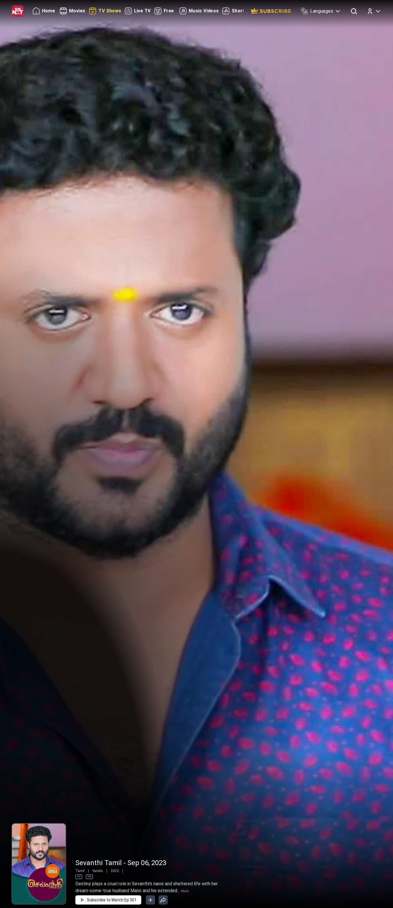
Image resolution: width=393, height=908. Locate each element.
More (185, 891)
